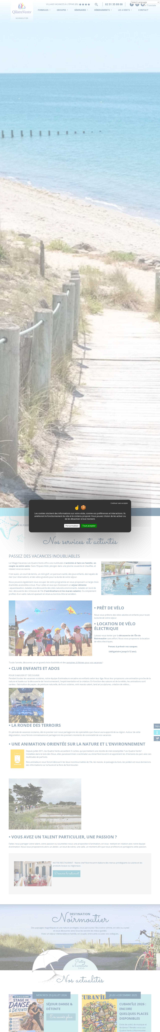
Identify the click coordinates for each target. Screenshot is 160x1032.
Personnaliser (71, 525)
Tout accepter (89, 525)
